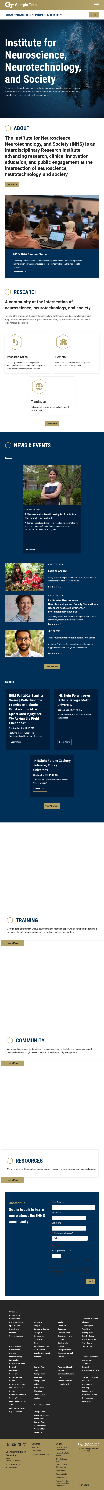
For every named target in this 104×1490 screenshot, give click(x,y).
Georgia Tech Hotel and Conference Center (17, 1387)
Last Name (56, 1223)
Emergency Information (41, 1454)
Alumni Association (90, 1357)
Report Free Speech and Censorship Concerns (64, 1483)
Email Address (58, 1202)
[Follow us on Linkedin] (19, 1445)
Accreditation (61, 1477)
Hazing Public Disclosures (61, 1466)
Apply (60, 1322)
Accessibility (61, 1471)
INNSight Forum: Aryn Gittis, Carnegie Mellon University (74, 700)
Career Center (64, 1333)
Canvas (61, 1357)
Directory (35, 1447)
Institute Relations (89, 1394)
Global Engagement (42, 1405)
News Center (14, 1319)
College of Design (41, 1329)
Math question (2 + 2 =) (62, 1251)
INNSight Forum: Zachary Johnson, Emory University (52, 765)
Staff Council (87, 1343)
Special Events (15, 1326)
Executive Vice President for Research (40, 1428)
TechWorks (87, 1346)
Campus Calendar (16, 1322)
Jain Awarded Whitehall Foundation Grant (71, 637)
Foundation (86, 1367)
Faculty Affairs (88, 1333)
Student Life (63, 1343)
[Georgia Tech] (21, 5)
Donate (94, 15)
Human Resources (89, 1339)
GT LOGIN (85, 1485)
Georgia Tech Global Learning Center (15, 1377)
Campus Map (13, 1468)
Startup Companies (90, 1377)
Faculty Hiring (88, 1336)
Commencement (65, 1336)
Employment (36, 1451)
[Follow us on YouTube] (14, 1445)
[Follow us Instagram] (24, 1445)
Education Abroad (65, 1353)
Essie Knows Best (57, 570)
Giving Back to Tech (90, 1370)
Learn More (11, 184)
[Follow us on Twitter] (8, 1445)
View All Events (52, 806)
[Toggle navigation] (96, 5)
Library (61, 1339)
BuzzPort (62, 1326)
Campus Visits (15, 1346)
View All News (52, 666)
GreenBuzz (14, 1329)
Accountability (61, 1474)
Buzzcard (62, 1329)
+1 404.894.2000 (14, 1464)
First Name (56, 1212)
